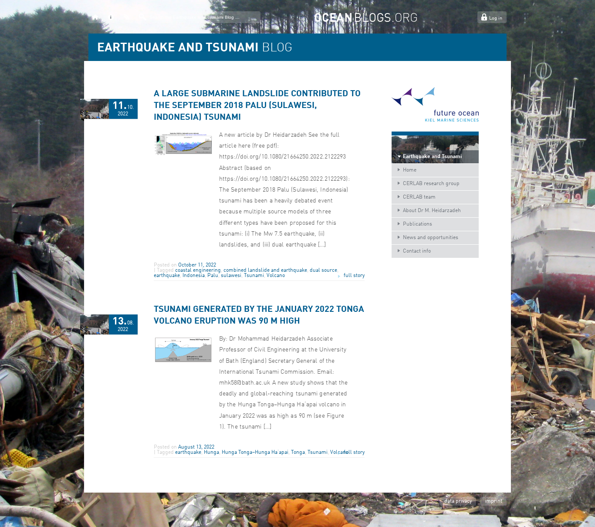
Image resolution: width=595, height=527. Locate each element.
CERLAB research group (431, 183)
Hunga (211, 452)
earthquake (167, 275)
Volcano (276, 275)
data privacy (458, 501)
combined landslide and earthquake (265, 270)
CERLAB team (419, 197)
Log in (495, 18)
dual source (323, 270)
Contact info (417, 251)
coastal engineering (198, 270)
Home (409, 170)
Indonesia (194, 275)
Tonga (298, 452)
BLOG (194, 48)
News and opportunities (430, 237)
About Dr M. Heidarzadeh (432, 210)
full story (354, 275)
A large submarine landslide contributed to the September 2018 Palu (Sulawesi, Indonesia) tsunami (257, 106)
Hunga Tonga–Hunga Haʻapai (255, 452)
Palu (212, 275)
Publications (417, 224)
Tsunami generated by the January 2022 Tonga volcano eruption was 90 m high (259, 315)
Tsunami (254, 275)
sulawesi (231, 275)
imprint (493, 501)
